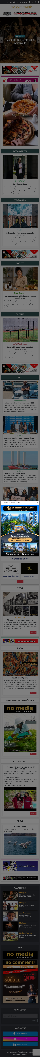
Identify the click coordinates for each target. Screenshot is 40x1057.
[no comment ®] (2, 7)
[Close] (38, 503)
